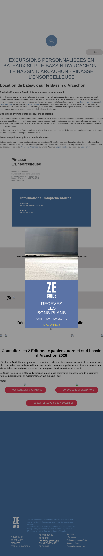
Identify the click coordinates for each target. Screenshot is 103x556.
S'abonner (51, 324)
